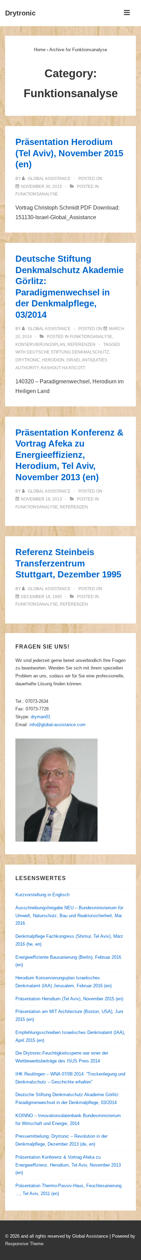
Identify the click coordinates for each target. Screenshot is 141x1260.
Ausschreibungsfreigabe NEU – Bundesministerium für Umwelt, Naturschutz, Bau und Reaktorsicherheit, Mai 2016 (69, 915)
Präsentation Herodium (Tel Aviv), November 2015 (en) (69, 153)
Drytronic (20, 13)
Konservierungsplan (40, 344)
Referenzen (81, 344)
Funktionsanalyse (36, 194)
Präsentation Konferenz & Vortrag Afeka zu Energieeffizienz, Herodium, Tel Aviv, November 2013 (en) (69, 454)
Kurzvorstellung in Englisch (42, 894)
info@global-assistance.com (57, 724)
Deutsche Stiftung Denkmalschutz (68, 352)
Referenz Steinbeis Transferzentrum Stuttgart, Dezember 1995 (68, 563)
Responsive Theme (24, 1243)
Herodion (53, 360)
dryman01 (40, 716)
